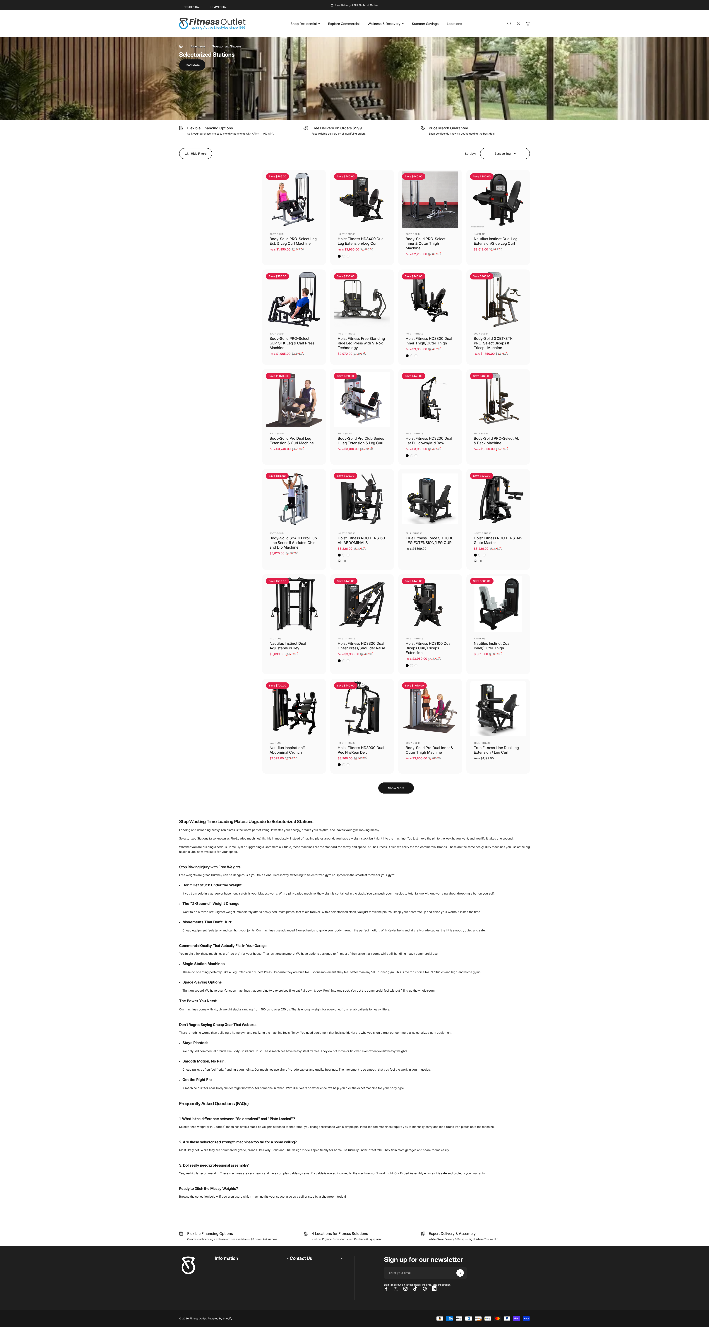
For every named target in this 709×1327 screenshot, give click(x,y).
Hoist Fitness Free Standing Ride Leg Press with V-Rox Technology (361, 343)
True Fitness (414, 533)
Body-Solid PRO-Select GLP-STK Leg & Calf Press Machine (292, 343)
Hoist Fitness (346, 234)
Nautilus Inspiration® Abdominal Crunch (287, 750)
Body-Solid (277, 234)
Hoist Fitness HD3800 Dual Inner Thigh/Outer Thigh (429, 340)
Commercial (218, 6)
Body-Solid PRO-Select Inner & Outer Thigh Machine (426, 243)
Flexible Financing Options (210, 128)
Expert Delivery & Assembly (452, 1233)
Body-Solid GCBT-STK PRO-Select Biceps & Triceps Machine (493, 343)
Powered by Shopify (220, 1318)
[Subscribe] (460, 1273)
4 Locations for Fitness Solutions (340, 1233)
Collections (197, 46)
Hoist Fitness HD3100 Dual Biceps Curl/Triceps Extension (428, 648)
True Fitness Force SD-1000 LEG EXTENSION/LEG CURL (430, 540)
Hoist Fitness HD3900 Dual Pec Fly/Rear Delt (361, 750)
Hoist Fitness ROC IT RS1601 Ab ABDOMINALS (362, 540)
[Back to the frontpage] (181, 46)
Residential (192, 6)
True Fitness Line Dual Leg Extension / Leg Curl (496, 750)
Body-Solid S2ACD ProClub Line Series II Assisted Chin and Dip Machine (293, 543)
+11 (344, 561)
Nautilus (480, 234)
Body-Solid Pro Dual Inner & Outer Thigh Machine (429, 750)
